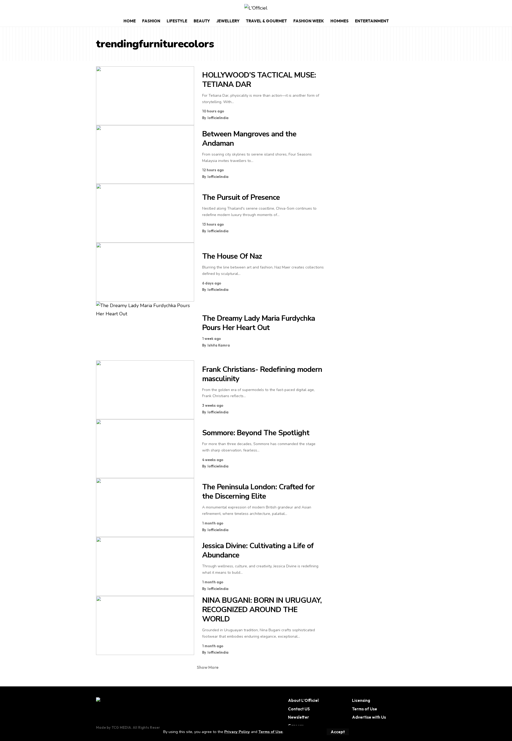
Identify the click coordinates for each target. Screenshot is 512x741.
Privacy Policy (237, 731)
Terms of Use (270, 731)
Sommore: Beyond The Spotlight (255, 433)
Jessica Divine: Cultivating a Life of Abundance (258, 550)
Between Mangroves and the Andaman (249, 138)
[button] (338, 731)
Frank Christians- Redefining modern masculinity (262, 374)
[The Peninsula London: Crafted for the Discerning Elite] (145, 507)
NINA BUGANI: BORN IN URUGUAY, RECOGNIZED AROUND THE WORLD (262, 609)
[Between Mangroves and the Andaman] (145, 154)
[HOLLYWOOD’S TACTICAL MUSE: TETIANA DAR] (145, 95)
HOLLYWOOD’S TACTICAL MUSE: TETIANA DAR (259, 79)
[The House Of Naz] (145, 272)
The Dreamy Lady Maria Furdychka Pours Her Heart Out (258, 323)
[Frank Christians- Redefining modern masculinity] (145, 389)
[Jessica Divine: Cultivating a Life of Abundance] (145, 566)
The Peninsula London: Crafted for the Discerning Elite (258, 491)
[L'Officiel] (255, 8)
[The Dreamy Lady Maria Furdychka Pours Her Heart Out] (145, 331)
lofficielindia (218, 118)
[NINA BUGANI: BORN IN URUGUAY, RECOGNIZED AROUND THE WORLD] (145, 625)
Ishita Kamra (218, 345)
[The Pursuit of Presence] (145, 213)
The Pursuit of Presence (241, 197)
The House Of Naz (232, 256)
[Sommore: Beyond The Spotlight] (145, 448)
